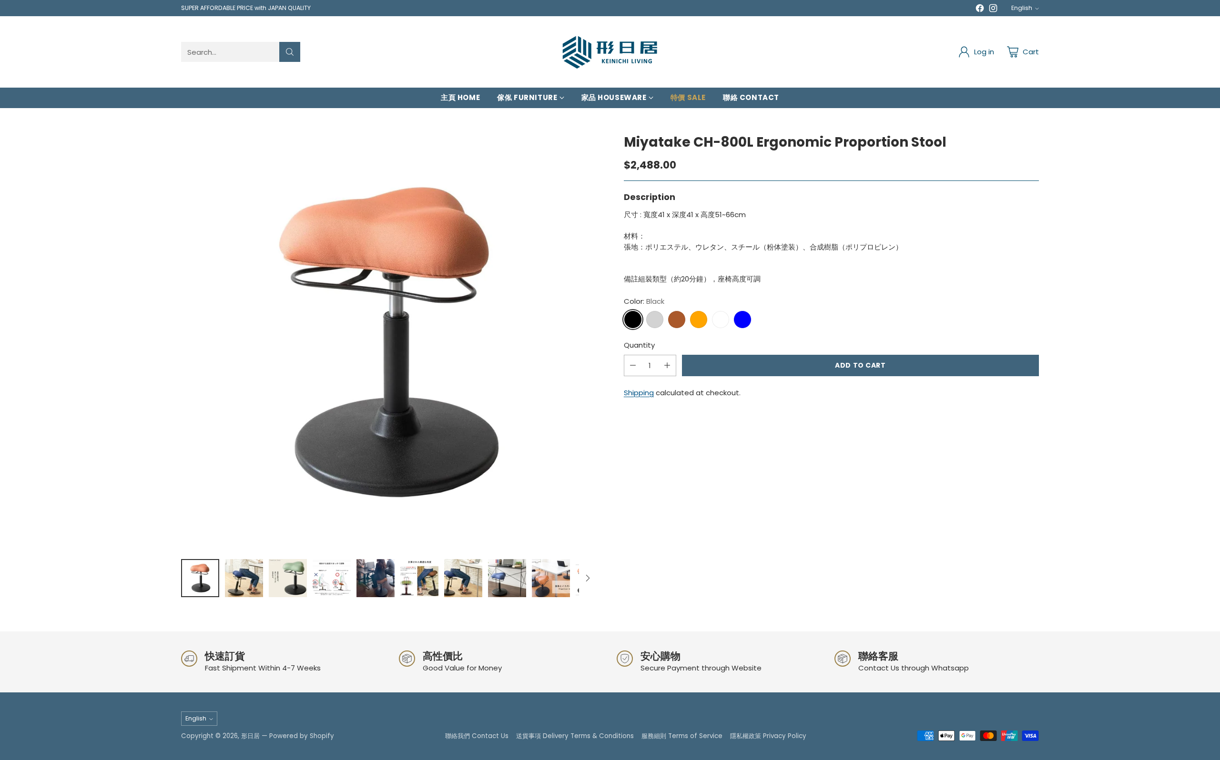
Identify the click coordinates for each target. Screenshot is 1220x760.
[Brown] (677, 319)
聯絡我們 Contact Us (476, 735)
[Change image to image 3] (288, 578)
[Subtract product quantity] (632, 365)
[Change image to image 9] (551, 578)
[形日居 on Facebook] (980, 9)
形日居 (250, 735)
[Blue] (742, 319)
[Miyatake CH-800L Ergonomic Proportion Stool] (388, 342)
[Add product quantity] (667, 365)
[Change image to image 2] (244, 578)
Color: (644, 301)
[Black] (633, 319)
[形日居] (610, 52)
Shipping (639, 393)
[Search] (289, 52)
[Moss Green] (721, 319)
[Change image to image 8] (507, 578)
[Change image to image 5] (375, 578)
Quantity (639, 345)
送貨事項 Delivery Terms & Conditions (575, 735)
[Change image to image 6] (419, 578)
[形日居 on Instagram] (993, 9)
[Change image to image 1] (200, 578)
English (1021, 8)
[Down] (587, 578)
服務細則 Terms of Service (681, 735)
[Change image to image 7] (463, 578)
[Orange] (699, 319)
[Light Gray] (655, 319)
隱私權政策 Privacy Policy (768, 735)
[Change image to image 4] (332, 578)
